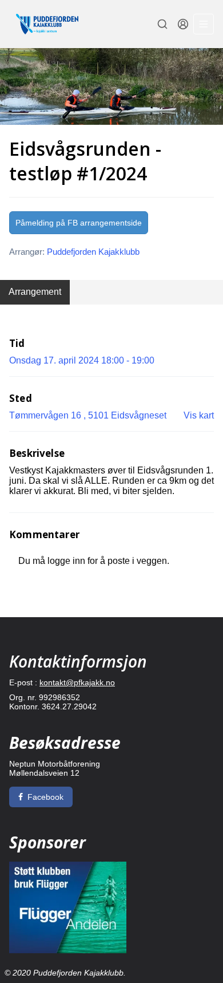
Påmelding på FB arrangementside (78, 222)
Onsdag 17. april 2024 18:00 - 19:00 (81, 360)
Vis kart (199, 415)
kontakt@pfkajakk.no (77, 682)
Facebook (45, 797)
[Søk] (162, 24)
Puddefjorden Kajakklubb (93, 251)
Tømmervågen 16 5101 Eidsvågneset (87, 415)
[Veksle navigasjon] (203, 24)
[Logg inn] (183, 24)
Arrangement (35, 292)
